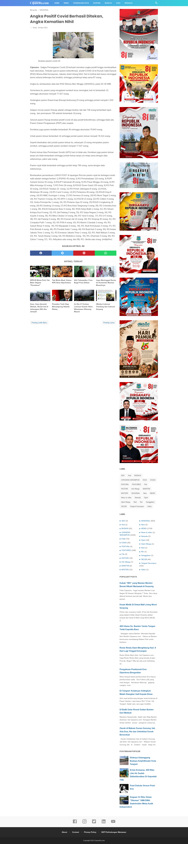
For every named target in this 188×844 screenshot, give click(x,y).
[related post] (40, 271)
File (145, 484)
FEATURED (136, 484)
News (66, 3)
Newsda (138, 498)
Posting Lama (108, 323)
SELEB (124, 506)
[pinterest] (84, 253)
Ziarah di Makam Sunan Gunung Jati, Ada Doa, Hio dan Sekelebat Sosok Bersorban (137, 731)
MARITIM (146, 489)
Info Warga (135, 489)
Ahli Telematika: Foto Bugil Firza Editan (83, 281)
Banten (97, 3)
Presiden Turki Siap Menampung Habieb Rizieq (61, 306)
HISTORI (124, 489)
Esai (118, 3)
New (145, 493)
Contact (75, 832)
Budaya (108, 3)
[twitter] (62, 253)
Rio (141, 502)
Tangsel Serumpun (137, 506)
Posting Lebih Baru (39, 323)
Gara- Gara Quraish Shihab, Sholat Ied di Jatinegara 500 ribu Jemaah (39, 308)
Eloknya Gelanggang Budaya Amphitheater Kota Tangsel (143, 761)
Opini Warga (125, 502)
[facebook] (41, 253)
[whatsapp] (105, 253)
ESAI (145, 480)
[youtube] (113, 823)
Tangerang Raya (81, 3)
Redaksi (128, 3)
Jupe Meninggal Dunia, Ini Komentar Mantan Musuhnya (106, 282)
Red (135, 502)
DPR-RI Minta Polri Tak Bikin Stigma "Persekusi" (40, 282)
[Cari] (156, 3)
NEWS (152, 493)
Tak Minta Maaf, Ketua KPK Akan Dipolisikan (61, 281)
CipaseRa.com (99, 840)
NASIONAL (135, 493)
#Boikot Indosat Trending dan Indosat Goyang (105, 306)
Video (149, 506)
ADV (123, 475)
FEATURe (125, 484)
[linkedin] (103, 823)
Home (56, 3)
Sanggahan (150, 502)
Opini (146, 498)
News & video (126, 498)
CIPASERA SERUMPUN (130, 480)
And (129, 475)
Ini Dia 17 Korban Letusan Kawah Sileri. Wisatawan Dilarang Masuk (83, 308)
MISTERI (124, 493)
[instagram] (84, 823)
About (64, 832)
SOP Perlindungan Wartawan (113, 832)
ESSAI (152, 480)
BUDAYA (137, 475)
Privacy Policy (90, 832)
